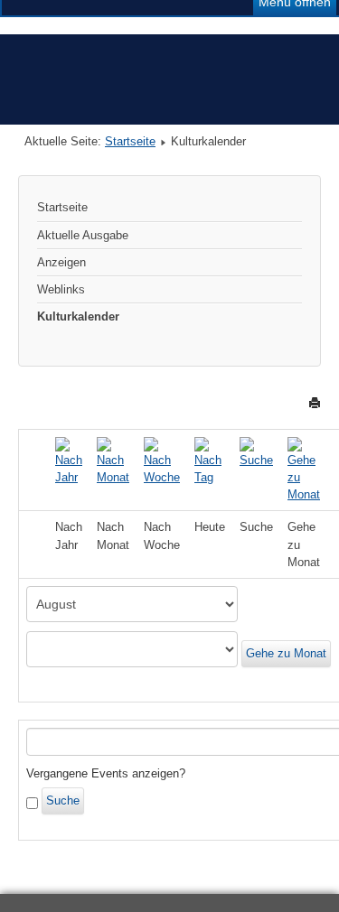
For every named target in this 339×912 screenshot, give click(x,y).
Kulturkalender (78, 316)
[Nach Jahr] (68, 460)
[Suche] (256, 452)
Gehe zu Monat (286, 653)
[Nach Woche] (162, 460)
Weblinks (61, 289)
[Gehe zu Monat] (303, 469)
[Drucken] (314, 402)
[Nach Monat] (113, 460)
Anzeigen (61, 262)
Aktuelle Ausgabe (82, 235)
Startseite (130, 141)
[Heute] (209, 460)
